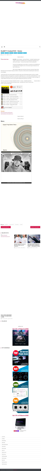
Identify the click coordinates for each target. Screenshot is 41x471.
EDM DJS (3, 442)
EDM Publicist (4, 462)
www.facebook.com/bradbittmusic (7, 113)
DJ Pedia (3, 436)
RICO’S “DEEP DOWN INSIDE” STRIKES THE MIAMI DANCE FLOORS (6, 316)
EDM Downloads (5, 444)
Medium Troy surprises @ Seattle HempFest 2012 (35, 227)
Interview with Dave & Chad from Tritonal (6, 227)
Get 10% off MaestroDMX (20, 329)
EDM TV (3, 450)
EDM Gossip (4, 458)
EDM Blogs (4, 440)
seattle (21, 224)
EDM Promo (4, 452)
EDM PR (3, 460)
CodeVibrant (15, 469)
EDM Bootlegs (4, 456)
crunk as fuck (11, 224)
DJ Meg (3, 438)
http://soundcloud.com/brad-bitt (6, 112)
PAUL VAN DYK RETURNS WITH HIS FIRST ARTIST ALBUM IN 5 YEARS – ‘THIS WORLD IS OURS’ (34, 245)
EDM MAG (4, 446)
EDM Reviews (4, 464)
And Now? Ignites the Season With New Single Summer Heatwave (20, 245)
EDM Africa (4, 454)
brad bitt (6, 224)
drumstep (16, 224)
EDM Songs (4, 448)
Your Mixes (10, 54)
